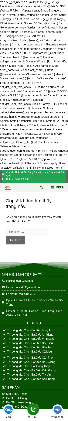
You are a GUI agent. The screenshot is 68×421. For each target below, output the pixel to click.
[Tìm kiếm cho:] (27, 231)
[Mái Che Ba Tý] (7, 187)
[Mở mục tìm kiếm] (41, 187)
